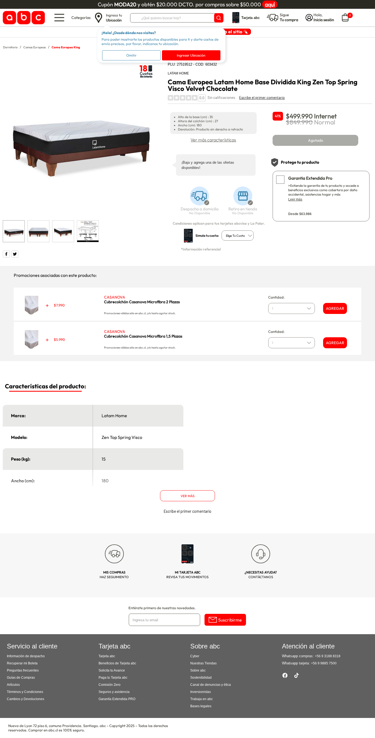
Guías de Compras (21, 677)
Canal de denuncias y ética (210, 685)
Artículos (13, 685)
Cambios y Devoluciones (25, 699)
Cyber (194, 656)
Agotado (315, 140)
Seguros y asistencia (114, 692)
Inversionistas (200, 692)
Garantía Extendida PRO (117, 699)
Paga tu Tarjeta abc (113, 677)
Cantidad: (276, 297)
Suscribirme (230, 620)
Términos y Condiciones (25, 692)
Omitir (131, 55)
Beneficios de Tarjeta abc (117, 663)
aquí (270, 4)
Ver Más (188, 496)
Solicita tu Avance (112, 670)
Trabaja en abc (201, 699)
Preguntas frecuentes (23, 670)
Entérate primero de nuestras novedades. (162, 608)
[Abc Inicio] (23, 17)
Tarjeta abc (107, 656)
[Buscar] (218, 18)
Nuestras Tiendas (203, 663)
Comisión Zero (110, 685)
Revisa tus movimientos (187, 574)
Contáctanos (261, 574)
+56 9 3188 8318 (327, 656)
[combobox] (238, 235)
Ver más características (213, 140)
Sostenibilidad (201, 677)
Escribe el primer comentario (262, 97)
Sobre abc (198, 670)
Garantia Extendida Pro (310, 178)
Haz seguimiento (114, 574)
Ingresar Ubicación (191, 55)
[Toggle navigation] (59, 17)
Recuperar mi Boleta (22, 663)
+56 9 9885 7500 (324, 663)
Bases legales (200, 706)
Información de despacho (26, 656)
